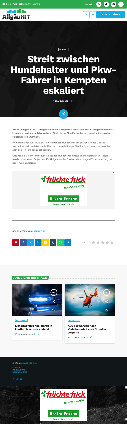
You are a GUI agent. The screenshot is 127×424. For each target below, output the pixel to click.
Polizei (63, 49)
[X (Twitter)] (99, 4)
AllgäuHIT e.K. (28, 363)
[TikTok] (106, 4)
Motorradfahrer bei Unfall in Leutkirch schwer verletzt (33, 327)
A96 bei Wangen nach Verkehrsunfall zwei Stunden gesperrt (87, 329)
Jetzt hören (110, 14)
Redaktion (39, 231)
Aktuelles (21, 320)
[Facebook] (121, 4)
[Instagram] (113, 4)
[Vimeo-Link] (16, 14)
